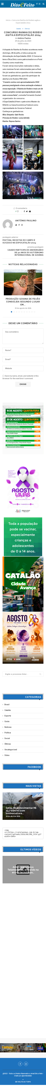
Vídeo (6, 755)
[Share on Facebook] (24, 211)
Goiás (6, 721)
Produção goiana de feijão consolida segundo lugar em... (23, 302)
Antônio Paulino (24, 38)
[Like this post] (19, 211)
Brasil (6, 704)
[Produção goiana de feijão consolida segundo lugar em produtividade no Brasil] (23, 282)
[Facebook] (36, 4)
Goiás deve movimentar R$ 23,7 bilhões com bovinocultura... (21, 811)
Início (8, 20)
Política (7, 733)
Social (7, 738)
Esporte (7, 716)
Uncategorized (10, 750)
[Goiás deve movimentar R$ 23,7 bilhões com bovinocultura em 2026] (23, 806)
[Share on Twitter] (27, 211)
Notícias (8, 727)
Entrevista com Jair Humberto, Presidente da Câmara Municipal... (23, 870)
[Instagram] (39, 4)
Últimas (27, 29)
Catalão (18, 29)
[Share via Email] (30, 211)
